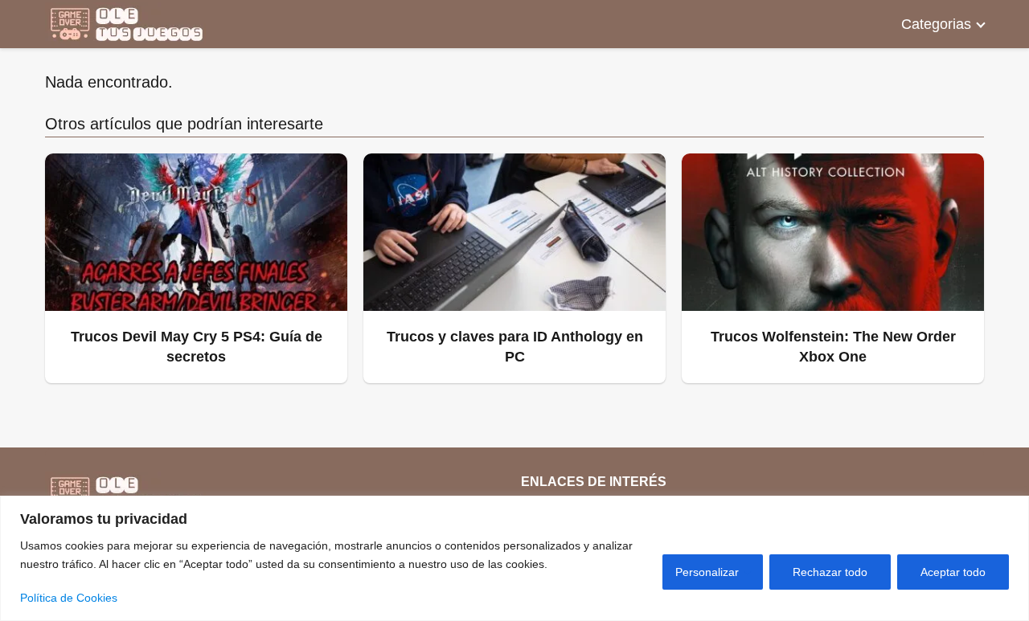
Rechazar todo (830, 572)
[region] (514, 558)
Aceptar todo (953, 572)
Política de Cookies (68, 597)
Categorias (936, 24)
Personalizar (707, 572)
